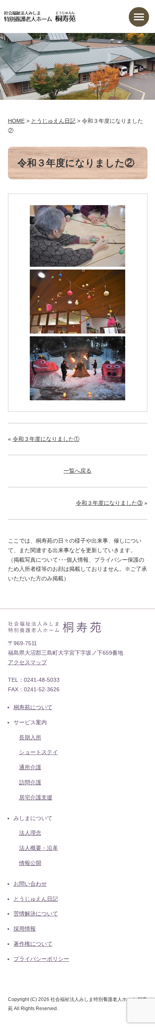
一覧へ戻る (77, 470)
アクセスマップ (27, 662)
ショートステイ (38, 752)
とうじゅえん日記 (36, 899)
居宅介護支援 (35, 797)
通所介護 (30, 767)
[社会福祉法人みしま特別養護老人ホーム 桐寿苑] (40, 15)
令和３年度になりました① (46, 439)
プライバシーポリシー (41, 959)
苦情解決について (36, 913)
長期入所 (30, 737)
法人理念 (30, 833)
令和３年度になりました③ (109, 503)
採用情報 (25, 928)
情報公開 (30, 863)
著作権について (33, 944)
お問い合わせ (30, 884)
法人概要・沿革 (38, 848)
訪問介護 (30, 782)
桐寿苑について (33, 707)
